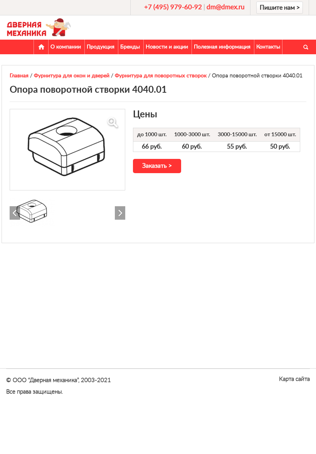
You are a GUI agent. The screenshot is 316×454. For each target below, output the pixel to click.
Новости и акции (167, 47)
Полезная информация (222, 47)
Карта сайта (294, 379)
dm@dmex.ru (225, 7)
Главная (41, 47)
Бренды (130, 47)
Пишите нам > (280, 8)
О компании (65, 47)
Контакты (268, 47)
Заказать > (157, 166)
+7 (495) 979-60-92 (173, 7)
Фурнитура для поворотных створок (161, 75)
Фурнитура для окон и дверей (71, 75)
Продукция (100, 47)
